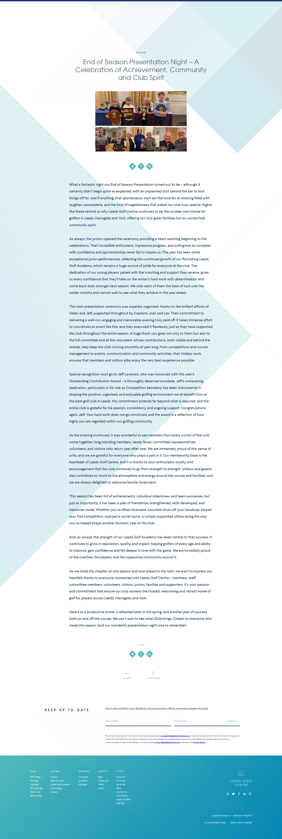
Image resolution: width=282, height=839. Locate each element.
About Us (121, 777)
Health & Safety (124, 799)
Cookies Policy (221, 815)
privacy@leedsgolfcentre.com (167, 742)
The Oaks (34, 780)
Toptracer (34, 784)
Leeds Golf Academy (60, 784)
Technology (56, 788)
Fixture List (103, 780)
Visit (120, 771)
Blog (100, 777)
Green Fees (35, 792)
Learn (55, 771)
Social (101, 788)
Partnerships (122, 795)
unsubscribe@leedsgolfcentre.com (175, 736)
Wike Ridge (35, 777)
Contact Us (122, 792)
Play (33, 771)
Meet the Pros (57, 780)
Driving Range (36, 788)
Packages (83, 784)
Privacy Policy (243, 815)
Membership (36, 795)
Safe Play (121, 803)
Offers (101, 784)
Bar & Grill (121, 784)
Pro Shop (121, 780)
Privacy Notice (199, 742)
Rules (119, 788)
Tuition (54, 777)
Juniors (54, 792)
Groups (84, 771)
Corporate (83, 777)
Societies (83, 780)
